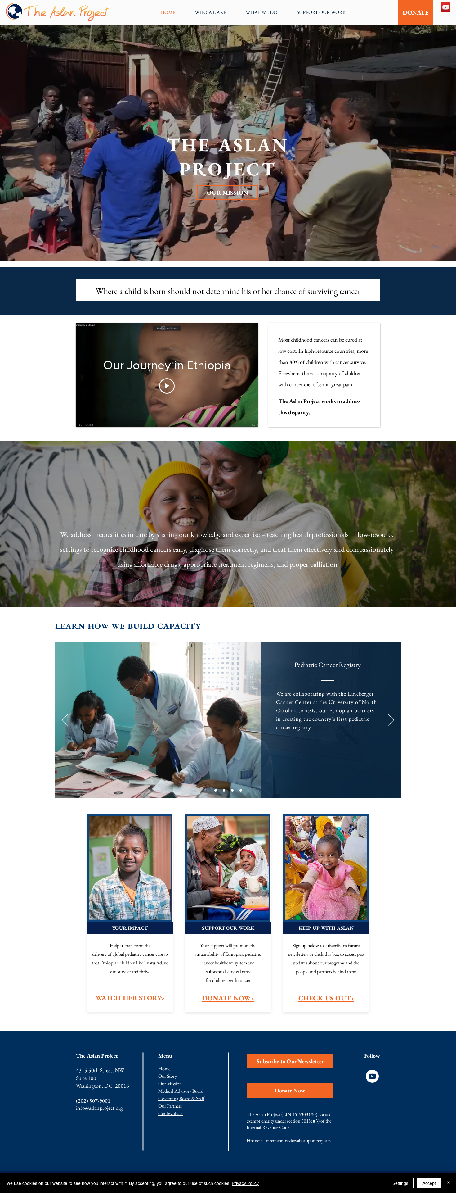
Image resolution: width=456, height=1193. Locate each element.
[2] (224, 790)
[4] (240, 790)
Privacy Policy (245, 1183)
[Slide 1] (215, 790)
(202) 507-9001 (93, 1100)
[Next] (391, 720)
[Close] (448, 1183)
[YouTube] (445, 7)
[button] (210, 12)
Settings (400, 1183)
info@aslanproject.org (99, 1107)
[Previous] (65, 720)
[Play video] (167, 386)
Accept (429, 1183)
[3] (232, 790)
